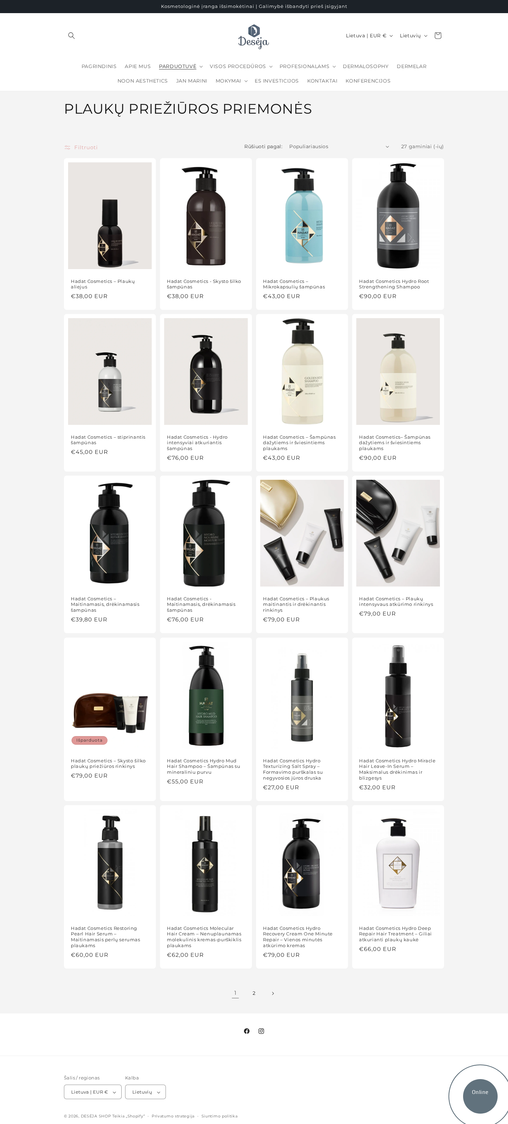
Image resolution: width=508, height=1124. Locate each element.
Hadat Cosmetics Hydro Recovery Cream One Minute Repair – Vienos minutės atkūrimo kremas (298, 936)
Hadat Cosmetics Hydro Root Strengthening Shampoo (394, 283)
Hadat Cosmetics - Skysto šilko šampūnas (204, 283)
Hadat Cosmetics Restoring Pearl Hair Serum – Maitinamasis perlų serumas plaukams (105, 936)
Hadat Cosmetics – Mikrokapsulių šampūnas (294, 283)
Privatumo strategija (173, 1116)
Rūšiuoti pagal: (263, 146)
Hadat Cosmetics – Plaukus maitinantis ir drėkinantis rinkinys (296, 604)
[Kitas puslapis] (272, 993)
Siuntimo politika (219, 1116)
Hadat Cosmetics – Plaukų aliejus (103, 283)
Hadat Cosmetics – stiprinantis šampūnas (108, 440)
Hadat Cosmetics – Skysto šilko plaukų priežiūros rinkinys (108, 763)
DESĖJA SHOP (96, 1116)
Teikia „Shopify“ (128, 1116)
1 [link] (235, 993)
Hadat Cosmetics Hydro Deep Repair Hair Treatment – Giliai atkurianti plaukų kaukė (395, 933)
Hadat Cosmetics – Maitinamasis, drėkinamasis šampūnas (105, 604)
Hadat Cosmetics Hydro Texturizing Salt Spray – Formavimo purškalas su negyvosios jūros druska (293, 769)
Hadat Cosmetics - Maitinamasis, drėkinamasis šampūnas (201, 604)
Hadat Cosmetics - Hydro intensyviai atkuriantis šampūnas (197, 442)
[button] (71, 35)
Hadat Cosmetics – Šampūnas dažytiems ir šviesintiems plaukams (299, 442)
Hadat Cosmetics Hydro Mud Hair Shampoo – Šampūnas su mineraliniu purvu (204, 766)
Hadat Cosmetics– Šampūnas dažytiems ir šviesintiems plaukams (395, 442)
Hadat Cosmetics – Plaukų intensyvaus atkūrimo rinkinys (396, 601)
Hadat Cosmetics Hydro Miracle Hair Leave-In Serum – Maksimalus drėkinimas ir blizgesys (397, 769)
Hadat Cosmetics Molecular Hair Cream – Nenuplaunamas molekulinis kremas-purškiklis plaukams (204, 936)
